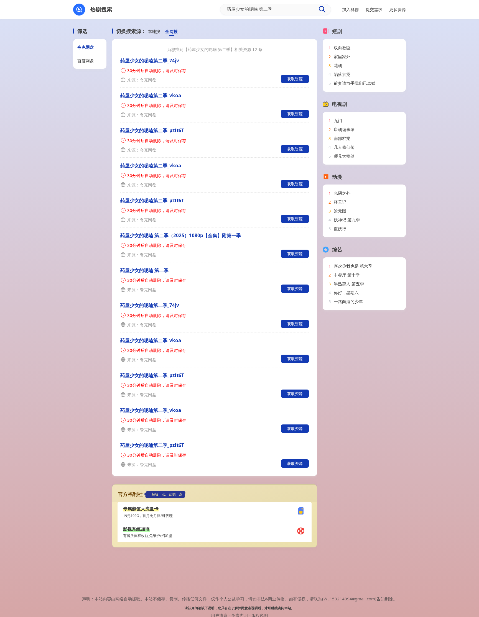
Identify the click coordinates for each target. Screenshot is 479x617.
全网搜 (171, 31)
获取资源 (295, 78)
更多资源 (397, 9)
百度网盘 (85, 60)
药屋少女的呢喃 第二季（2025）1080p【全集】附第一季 (180, 235)
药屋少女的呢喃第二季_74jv (149, 60)
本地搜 (154, 31)
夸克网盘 (85, 47)
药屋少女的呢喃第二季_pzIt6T (152, 130)
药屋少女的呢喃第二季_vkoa (150, 95)
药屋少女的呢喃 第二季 (144, 270)
